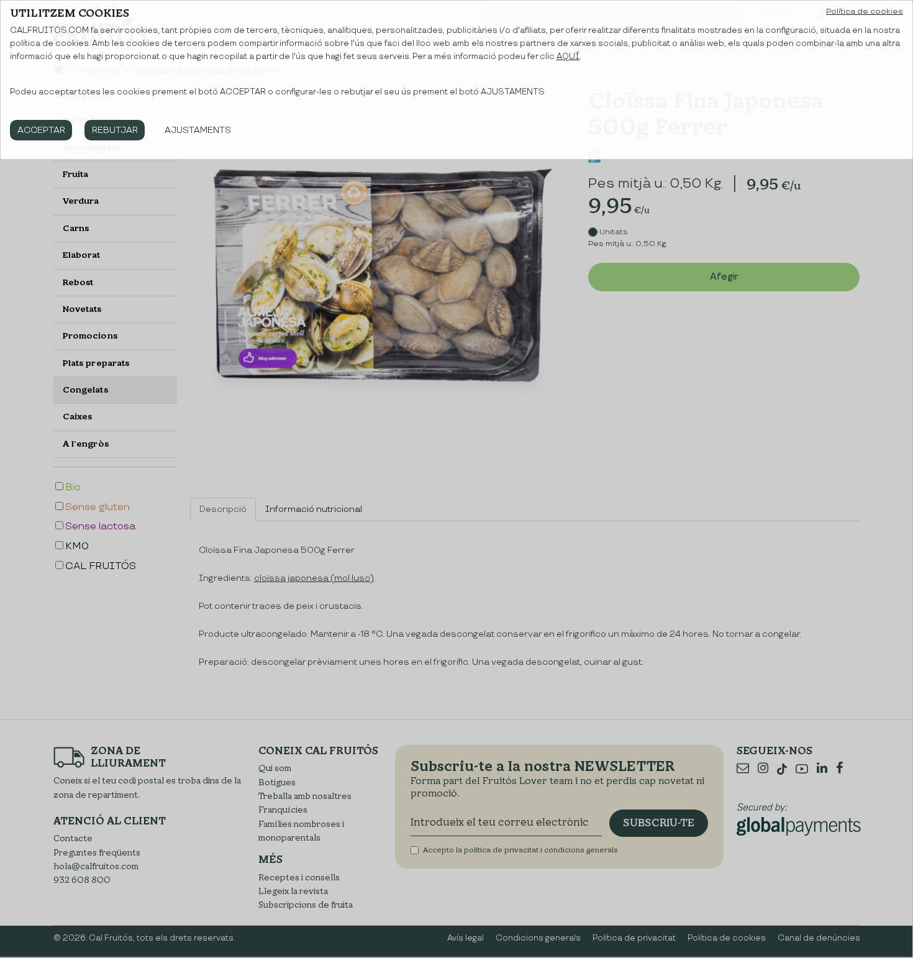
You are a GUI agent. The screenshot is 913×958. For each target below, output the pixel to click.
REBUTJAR (115, 130)
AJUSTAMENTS (198, 130)
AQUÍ (567, 57)
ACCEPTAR (41, 130)
